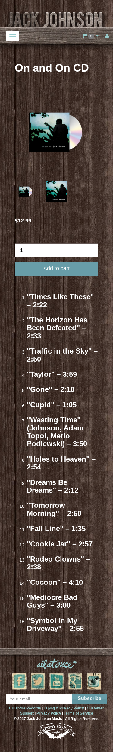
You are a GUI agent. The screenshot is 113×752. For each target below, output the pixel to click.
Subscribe (89, 698)
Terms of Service (78, 713)
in (94, 681)
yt (56, 681)
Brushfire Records (25, 708)
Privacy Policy (48, 713)
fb (19, 681)
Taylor (40, 374)
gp (75, 681)
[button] (90, 36)
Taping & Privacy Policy (64, 708)
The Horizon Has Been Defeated (57, 324)
